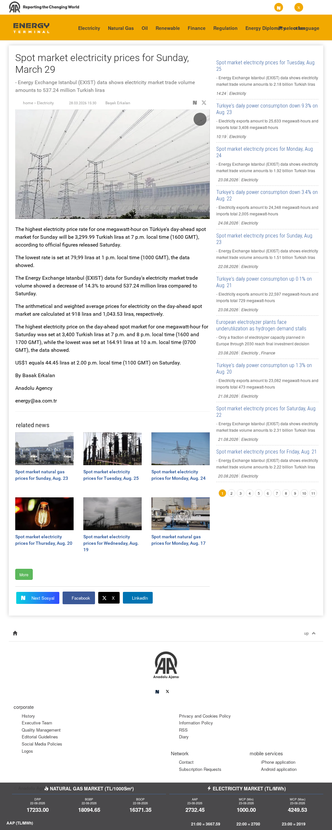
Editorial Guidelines (40, 737)
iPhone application (278, 762)
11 (313, 493)
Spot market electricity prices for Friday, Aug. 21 (266, 452)
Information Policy (196, 723)
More (24, 574)
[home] (15, 633)
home (28, 103)
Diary (184, 737)
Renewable (168, 28)
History (28, 716)
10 (304, 493)
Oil (145, 28)
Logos (27, 751)
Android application (279, 769)
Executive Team (37, 723)
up (306, 633)
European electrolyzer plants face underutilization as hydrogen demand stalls (261, 325)
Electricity (89, 28)
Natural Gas (121, 28)
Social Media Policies (42, 744)
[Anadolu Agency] (28, 27)
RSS (183, 730)
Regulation (225, 28)
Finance (197, 28)
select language (301, 28)
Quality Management (41, 730)
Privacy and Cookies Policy (205, 716)
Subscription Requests (200, 769)
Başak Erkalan (117, 103)
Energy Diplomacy (265, 28)
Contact (186, 762)
